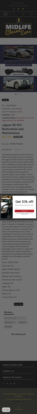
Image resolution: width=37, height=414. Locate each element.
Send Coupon (24, 211)
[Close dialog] (35, 197)
